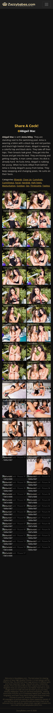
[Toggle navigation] (46, 4)
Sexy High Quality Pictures (21, 680)
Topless (46, 185)
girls (48, 682)
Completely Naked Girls (32, 693)
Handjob (26, 182)
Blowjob (18, 179)
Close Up (27, 179)
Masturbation (9, 185)
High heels (36, 182)
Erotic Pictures (13, 693)
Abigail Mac (27, 131)
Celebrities (43, 684)
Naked (33, 688)
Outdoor (21, 185)
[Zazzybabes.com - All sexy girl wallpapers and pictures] (18, 4)
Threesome (35, 185)
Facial (18, 182)
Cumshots (38, 179)
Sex (27, 185)
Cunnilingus (8, 182)
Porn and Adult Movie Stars (20, 686)
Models (6, 686)
